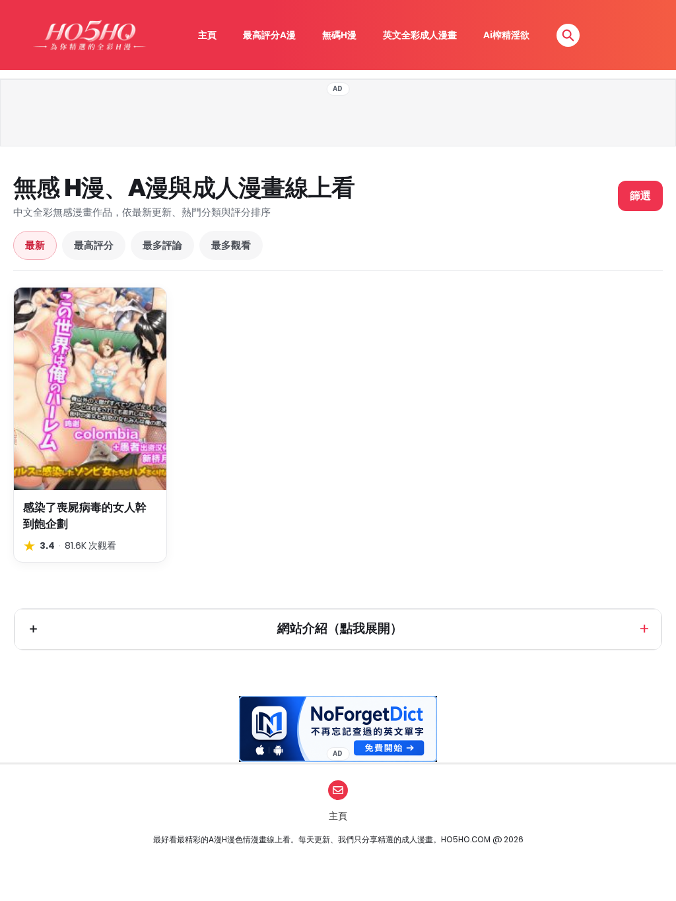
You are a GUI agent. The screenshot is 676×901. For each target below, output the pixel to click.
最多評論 (162, 245)
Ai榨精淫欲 (506, 35)
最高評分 (94, 245)
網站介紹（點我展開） (340, 628)
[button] (568, 35)
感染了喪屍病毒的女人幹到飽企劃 (85, 515)
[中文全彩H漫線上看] (89, 35)
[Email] (338, 790)
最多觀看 (231, 245)
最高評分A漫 (269, 35)
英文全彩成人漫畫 (420, 35)
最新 (35, 245)
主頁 (207, 35)
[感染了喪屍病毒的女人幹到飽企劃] (90, 389)
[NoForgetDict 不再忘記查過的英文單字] (338, 729)
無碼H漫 (339, 35)
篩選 (640, 195)
